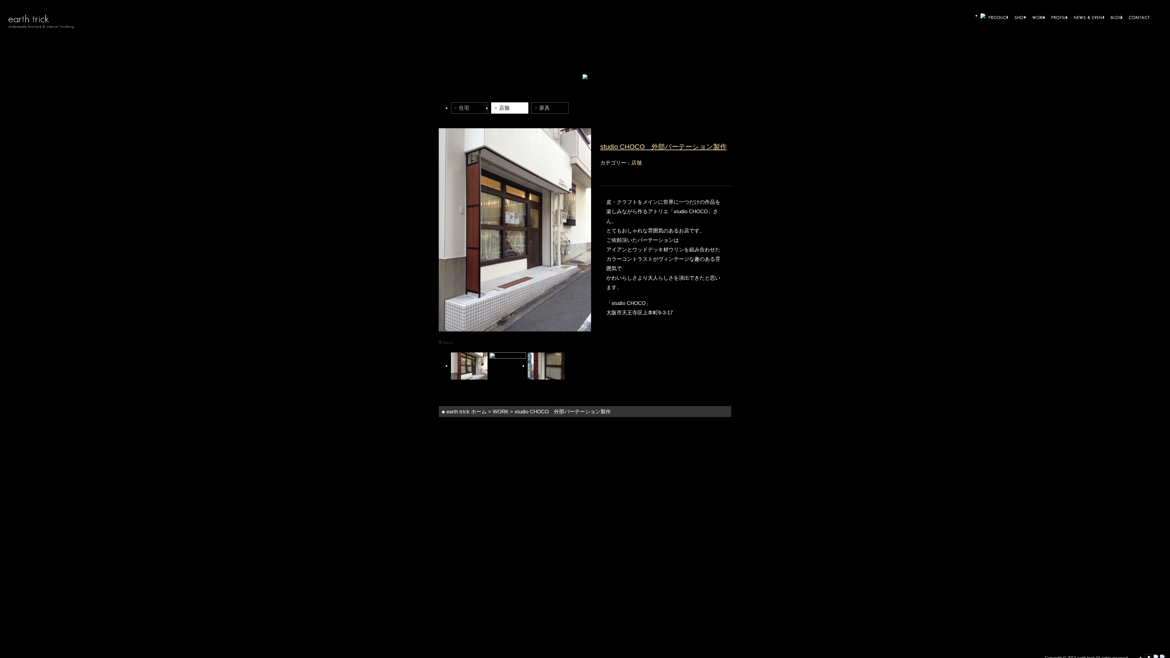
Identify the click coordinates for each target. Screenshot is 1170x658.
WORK (501, 412)
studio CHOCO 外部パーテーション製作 (663, 146)
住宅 (464, 108)
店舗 (504, 108)
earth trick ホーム (466, 412)
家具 (544, 108)
